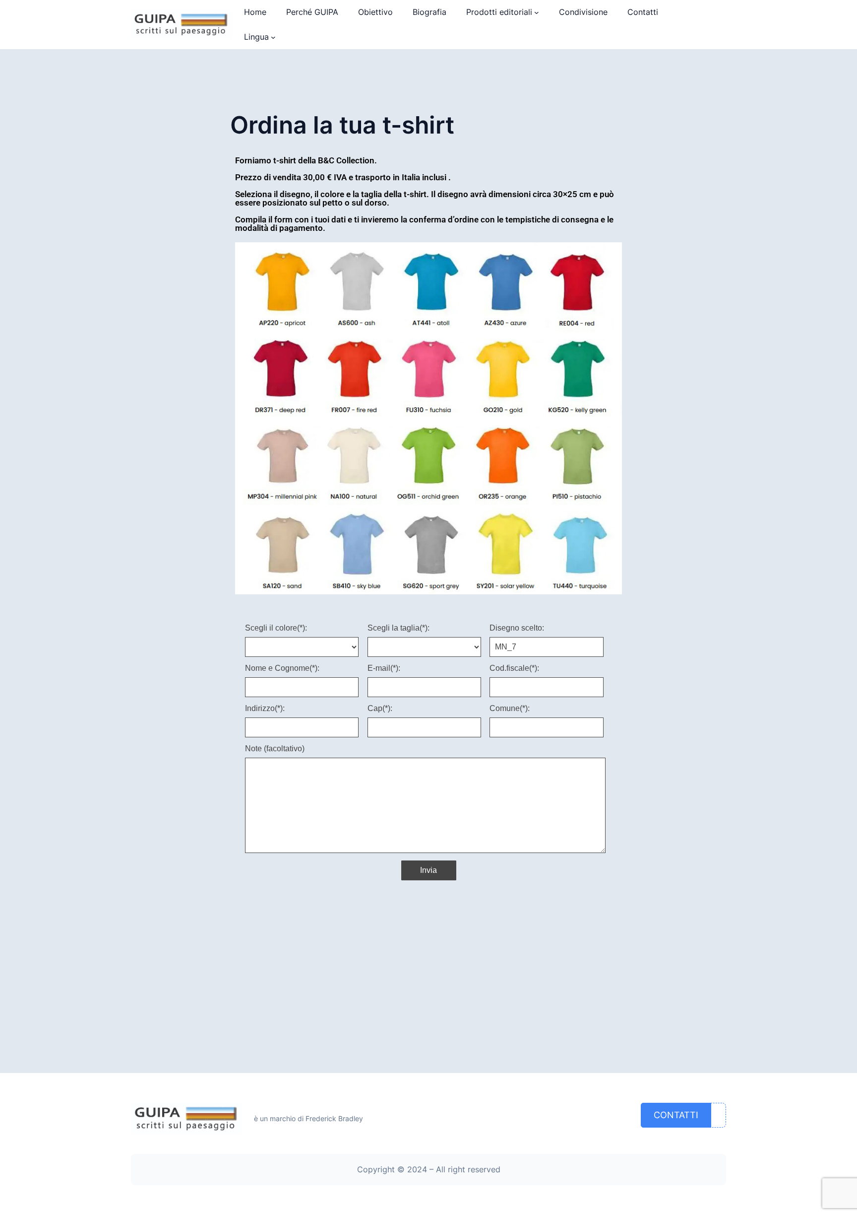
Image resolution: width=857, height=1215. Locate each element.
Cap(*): (379, 709)
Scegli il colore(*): (276, 628)
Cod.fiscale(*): (514, 668)
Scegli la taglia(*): (398, 628)
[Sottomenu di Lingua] (273, 37)
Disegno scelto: (517, 628)
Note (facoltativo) (275, 749)
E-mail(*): (383, 668)
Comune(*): (510, 709)
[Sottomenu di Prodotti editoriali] (536, 12)
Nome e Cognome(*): (282, 668)
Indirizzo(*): (265, 709)
